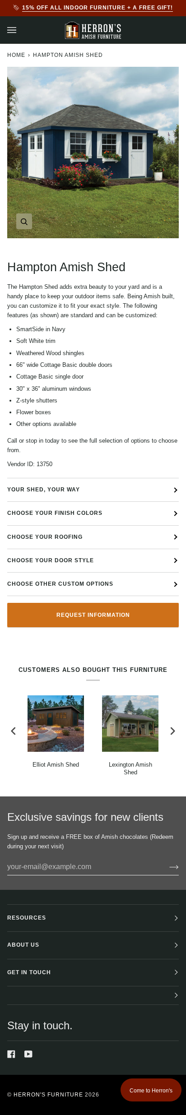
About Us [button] (23, 945)
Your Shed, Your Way (43, 489)
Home (16, 55)
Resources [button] (26, 918)
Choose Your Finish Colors (54, 513)
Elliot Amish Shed (56, 764)
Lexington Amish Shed (130, 768)
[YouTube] (28, 1054)
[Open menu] (20, 30)
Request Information (93, 615)
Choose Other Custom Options (60, 584)
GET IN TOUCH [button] (29, 972)
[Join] (167, 867)
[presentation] (13, 731)
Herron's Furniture (48, 1095)
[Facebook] (11, 1054)
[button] (93, 995)
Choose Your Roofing (45, 537)
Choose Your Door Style (50, 560)
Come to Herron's (151, 1090)
